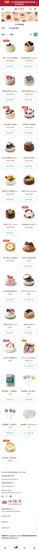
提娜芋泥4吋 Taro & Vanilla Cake (10, 324)
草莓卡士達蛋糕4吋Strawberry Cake (10, 358)
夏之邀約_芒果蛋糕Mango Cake (10, 258)
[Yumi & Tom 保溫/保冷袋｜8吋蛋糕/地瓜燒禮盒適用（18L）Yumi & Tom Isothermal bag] (29, 346)
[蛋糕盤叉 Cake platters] (29, 413)
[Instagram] (6, 496)
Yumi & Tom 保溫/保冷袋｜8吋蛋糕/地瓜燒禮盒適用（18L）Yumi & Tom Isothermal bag (29, 358)
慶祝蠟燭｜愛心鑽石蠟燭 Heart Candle (29, 391)
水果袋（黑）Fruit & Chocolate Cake (10, 224)
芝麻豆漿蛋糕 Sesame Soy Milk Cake (29, 91)
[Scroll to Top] (35, 540)
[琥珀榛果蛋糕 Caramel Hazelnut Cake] (29, 46)
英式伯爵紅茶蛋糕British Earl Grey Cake (10, 124)
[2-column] (35, 34)
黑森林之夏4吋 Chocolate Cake (29, 324)
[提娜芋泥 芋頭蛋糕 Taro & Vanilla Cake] (10, 180)
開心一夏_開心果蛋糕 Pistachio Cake (10, 58)
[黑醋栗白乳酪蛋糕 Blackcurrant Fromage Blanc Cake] (29, 113)
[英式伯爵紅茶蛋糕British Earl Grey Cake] (10, 113)
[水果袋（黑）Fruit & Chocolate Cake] (10, 213)
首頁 (3, 28)
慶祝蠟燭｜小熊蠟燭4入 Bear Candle (10, 391)
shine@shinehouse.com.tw (11, 492)
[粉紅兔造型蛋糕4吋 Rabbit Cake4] (10, 280)
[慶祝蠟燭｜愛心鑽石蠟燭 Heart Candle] (29, 380)
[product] (5, 548)
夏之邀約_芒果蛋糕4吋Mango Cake (10, 458)
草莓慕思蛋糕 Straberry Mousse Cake (10, 91)
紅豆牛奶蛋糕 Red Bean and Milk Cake (10, 158)
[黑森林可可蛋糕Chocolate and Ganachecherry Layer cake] (29, 146)
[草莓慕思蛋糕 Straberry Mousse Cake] (10, 80)
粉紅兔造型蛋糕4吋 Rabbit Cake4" (10, 291)
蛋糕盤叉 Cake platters (29, 424)
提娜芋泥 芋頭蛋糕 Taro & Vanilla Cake (10, 191)
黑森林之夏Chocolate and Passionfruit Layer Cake (29, 191)
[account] (34, 548)
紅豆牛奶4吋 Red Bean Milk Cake (29, 291)
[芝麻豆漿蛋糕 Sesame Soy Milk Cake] (29, 80)
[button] (35, 9)
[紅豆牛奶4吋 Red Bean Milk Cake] (29, 280)
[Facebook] (2, 496)
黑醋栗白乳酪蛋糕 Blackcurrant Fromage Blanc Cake (29, 124)
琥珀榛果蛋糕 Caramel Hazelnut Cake (29, 58)
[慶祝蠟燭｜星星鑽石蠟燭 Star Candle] (10, 413)
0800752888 (6, 490)
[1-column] (31, 34)
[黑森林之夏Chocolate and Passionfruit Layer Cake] (29, 180)
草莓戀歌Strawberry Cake (29, 224)
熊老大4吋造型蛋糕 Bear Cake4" (29, 258)
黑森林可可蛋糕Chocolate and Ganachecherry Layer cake (29, 158)
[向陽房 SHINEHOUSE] (19, 9)
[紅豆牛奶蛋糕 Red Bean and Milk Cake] (10, 146)
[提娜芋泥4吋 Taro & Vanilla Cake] (10, 313)
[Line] (11, 496)
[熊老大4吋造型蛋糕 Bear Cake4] (29, 246)
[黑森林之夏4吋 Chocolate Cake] (29, 313)
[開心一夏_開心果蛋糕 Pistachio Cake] (10, 46)
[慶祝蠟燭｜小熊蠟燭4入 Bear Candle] (10, 380)
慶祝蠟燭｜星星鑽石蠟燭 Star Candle (10, 424)
